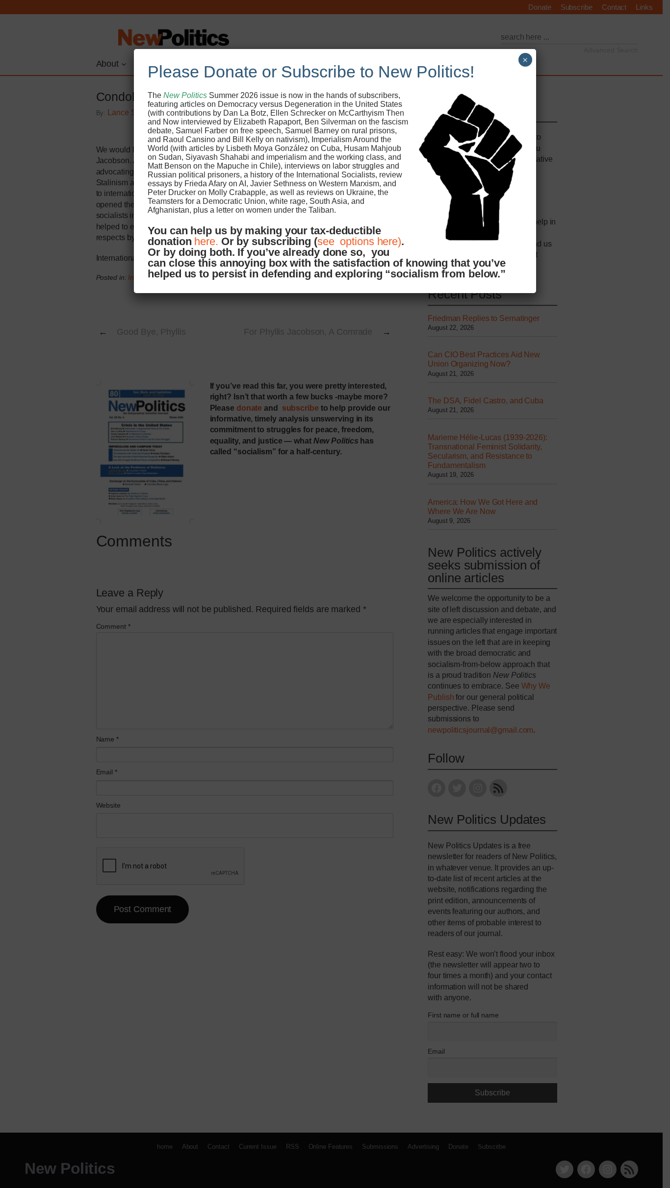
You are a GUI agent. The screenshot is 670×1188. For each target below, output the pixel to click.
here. (206, 241)
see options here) (359, 241)
